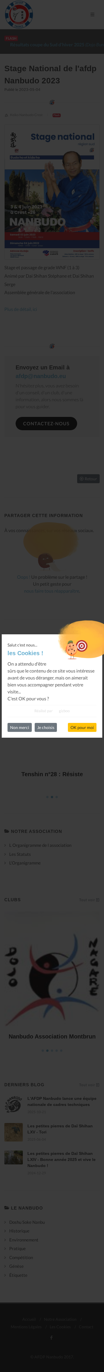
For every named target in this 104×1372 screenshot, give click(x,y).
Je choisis (45, 727)
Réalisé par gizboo (52, 710)
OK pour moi (82, 727)
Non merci (19, 727)
